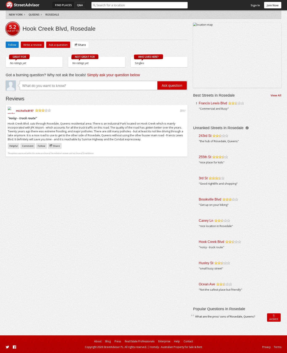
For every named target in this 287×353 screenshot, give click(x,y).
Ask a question (58, 45)
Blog (108, 341)
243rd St (205, 136)
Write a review (32, 45)
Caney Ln (206, 220)
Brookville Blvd (210, 199)
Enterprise (164, 341)
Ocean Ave (207, 284)
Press (118, 341)
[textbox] (142, 5)
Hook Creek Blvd (211, 242)
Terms (277, 347)
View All (276, 95)
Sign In (255, 5)
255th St (205, 157)
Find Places (63, 5)
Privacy (266, 347)
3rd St (203, 178)
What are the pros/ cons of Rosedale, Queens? (225, 316)
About (97, 341)
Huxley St (206, 263)
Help (177, 341)
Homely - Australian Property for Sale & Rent (176, 347)
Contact (188, 341)
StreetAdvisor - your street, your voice (22, 5)
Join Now (273, 5)
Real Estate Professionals (139, 341)
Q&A (80, 5)
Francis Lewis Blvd (213, 103)
